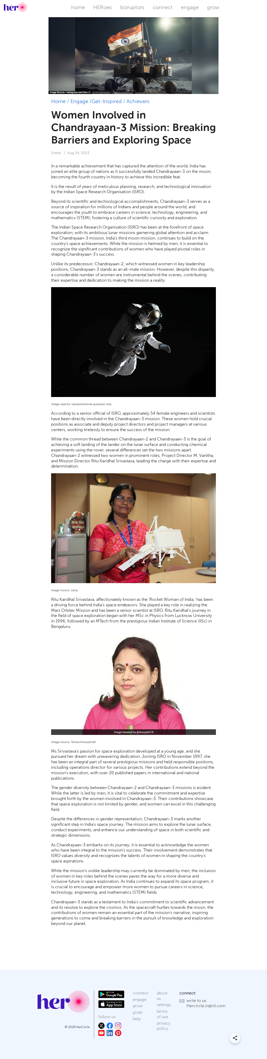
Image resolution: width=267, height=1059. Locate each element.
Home (58, 101)
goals (138, 1012)
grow (213, 7)
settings (164, 1004)
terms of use (162, 1014)
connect (163, 7)
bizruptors (132, 7)
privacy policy (163, 1026)
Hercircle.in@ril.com (206, 1005)
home (78, 7)
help (137, 1018)
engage (190, 7)
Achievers (137, 101)
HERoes (102, 7)
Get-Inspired (107, 101)
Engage (79, 101)
